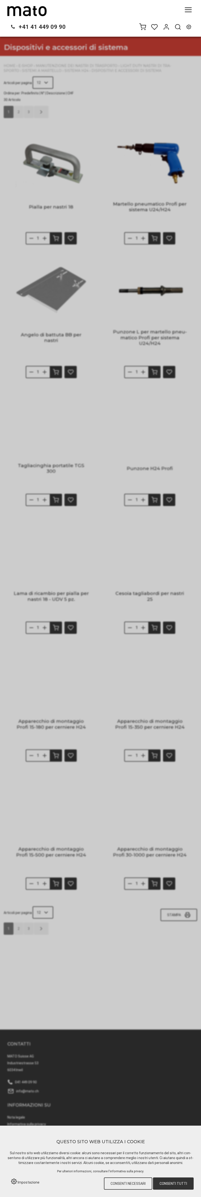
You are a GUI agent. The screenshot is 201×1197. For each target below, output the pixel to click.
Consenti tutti (173, 1184)
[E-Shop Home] (27, 11)
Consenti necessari (128, 1184)
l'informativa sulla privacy (125, 1171)
